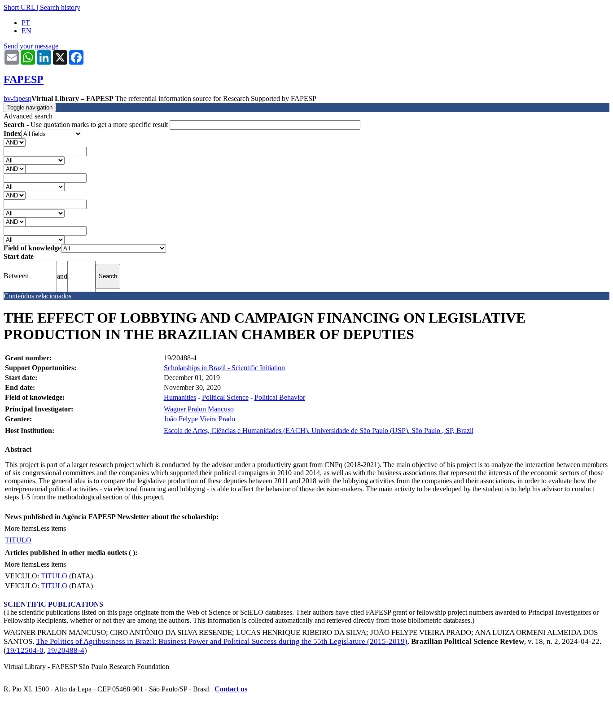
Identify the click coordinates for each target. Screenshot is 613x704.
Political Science (225, 397)
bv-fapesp (17, 98)
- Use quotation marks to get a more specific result (87, 124)
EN (26, 31)
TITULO (18, 540)
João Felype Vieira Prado (199, 419)
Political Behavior (279, 397)
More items (20, 528)
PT (26, 22)
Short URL (19, 7)
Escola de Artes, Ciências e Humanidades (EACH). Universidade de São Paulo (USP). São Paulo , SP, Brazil (318, 430)
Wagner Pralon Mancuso (199, 409)
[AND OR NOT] (15, 142)
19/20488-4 (65, 650)
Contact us (231, 689)
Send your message (31, 46)
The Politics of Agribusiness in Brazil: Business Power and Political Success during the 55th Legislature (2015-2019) (221, 641)
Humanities (180, 397)
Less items (51, 528)
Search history (60, 7)
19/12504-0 (25, 650)
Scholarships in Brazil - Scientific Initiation (224, 368)
